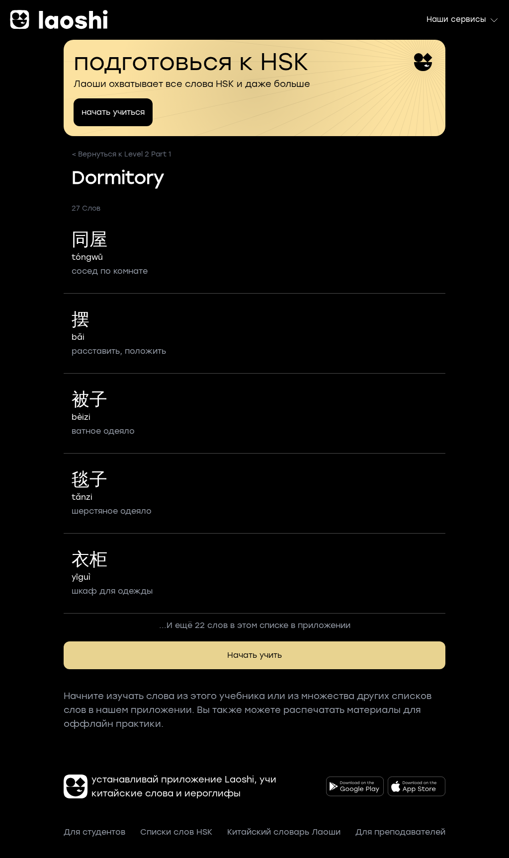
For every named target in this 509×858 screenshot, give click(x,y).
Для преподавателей (400, 832)
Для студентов (94, 832)
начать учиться (113, 112)
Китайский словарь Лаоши (283, 832)
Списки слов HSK (176, 832)
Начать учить (254, 655)
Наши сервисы (456, 19)
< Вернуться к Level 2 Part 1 (121, 154)
